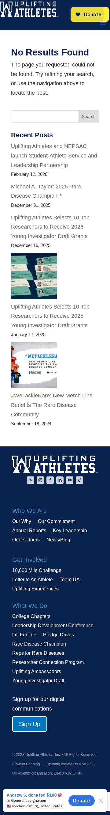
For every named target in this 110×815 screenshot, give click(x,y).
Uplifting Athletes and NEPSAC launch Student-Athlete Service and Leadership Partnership (54, 155)
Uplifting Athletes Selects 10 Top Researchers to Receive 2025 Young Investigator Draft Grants (50, 316)
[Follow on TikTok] (79, 480)
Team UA (70, 580)
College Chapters (31, 616)
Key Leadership (70, 531)
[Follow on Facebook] (50, 480)
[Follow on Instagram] (40, 480)
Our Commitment (56, 521)
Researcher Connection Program (48, 662)
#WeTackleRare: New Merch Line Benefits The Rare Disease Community (52, 404)
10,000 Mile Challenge (36, 570)
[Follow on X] (30, 480)
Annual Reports (29, 531)
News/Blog (58, 540)
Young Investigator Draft (38, 681)
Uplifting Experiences (35, 589)
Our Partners (26, 540)
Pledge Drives (58, 635)
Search (89, 116)
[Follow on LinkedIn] (60, 480)
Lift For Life (24, 635)
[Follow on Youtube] (69, 480)
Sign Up (29, 724)
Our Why (21, 521)
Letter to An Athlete (32, 580)
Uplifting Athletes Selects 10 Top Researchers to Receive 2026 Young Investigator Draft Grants (50, 226)
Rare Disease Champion (39, 644)
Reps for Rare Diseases (38, 653)
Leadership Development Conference (53, 626)
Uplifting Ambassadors (36, 671)
